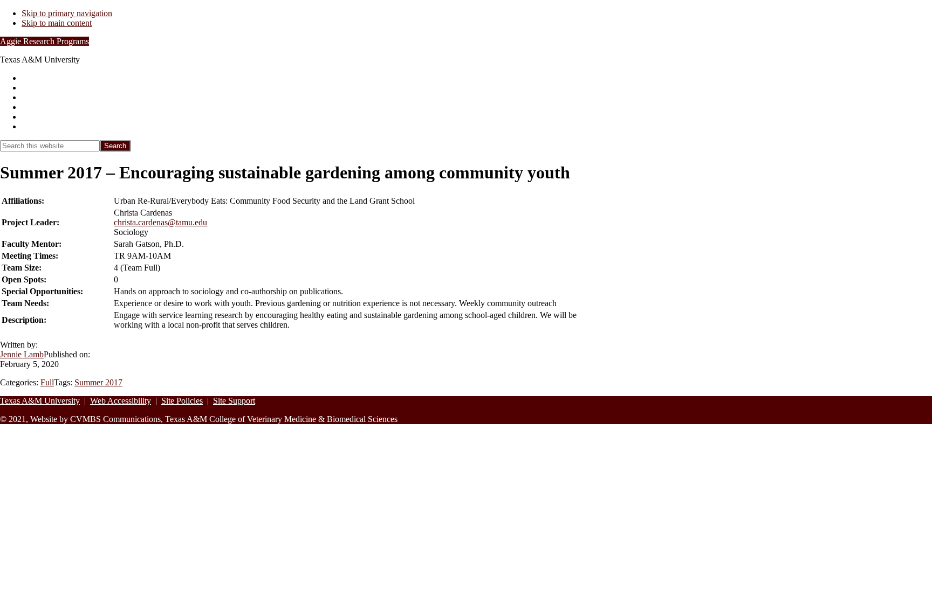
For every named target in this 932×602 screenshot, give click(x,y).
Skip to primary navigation (67, 13)
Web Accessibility (120, 400)
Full (47, 382)
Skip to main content (57, 22)
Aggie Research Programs (44, 41)
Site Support (234, 400)
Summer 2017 (98, 382)
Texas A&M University (40, 400)
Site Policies (182, 400)
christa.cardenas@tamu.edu (160, 222)
